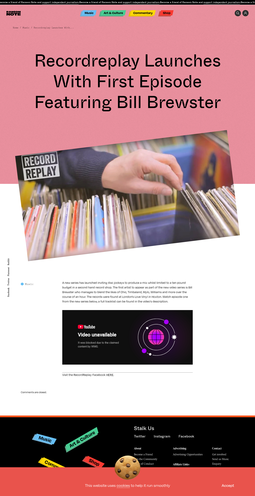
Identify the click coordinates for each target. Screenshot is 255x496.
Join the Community (145, 459)
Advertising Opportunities (188, 454)
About (137, 448)
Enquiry (216, 463)
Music (89, 13)
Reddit (8, 261)
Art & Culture (113, 13)
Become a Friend (143, 454)
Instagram (162, 436)
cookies (123, 485)
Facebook (8, 292)
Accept (228, 485)
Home (15, 27)
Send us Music (220, 459)
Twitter (8, 282)
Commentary (143, 13)
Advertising (179, 448)
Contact (217, 448)
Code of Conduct (144, 463)
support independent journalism (60, 2)
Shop (167, 13)
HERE (109, 375)
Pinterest (8, 271)
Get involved (219, 454)
